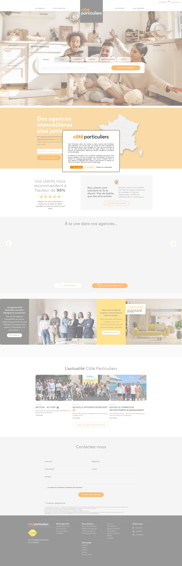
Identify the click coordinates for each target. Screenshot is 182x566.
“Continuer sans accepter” (84, 159)
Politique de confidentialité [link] (104, 167)
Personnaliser (89, 167)
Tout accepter (77, 167)
